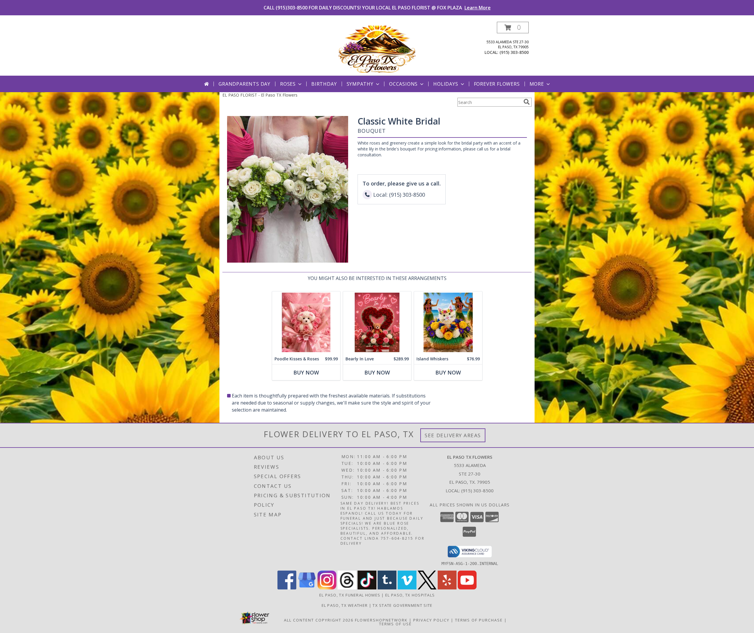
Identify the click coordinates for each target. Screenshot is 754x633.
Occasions (403, 84)
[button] (513, 27)
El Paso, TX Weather (345, 605)
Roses (288, 84)
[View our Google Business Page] (306, 588)
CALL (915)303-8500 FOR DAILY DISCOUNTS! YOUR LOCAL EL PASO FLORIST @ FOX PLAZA (377, 7)
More (537, 84)
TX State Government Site (402, 605)
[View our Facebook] (286, 588)
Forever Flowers (497, 84)
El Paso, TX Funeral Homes (350, 595)
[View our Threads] (347, 588)
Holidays (445, 84)
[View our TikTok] (367, 588)
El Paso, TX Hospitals (410, 595)
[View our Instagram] (327, 588)
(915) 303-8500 (514, 52)
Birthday (324, 84)
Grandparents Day (244, 84)
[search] (526, 102)
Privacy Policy (431, 620)
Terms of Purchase (479, 620)
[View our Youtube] (467, 588)
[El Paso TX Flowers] (377, 49)
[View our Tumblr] (387, 588)
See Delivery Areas (453, 435)
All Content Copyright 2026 (318, 620)
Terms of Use (395, 624)
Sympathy (360, 84)
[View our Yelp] (447, 588)
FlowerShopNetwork (381, 620)
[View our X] (427, 588)
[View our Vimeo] (407, 588)
